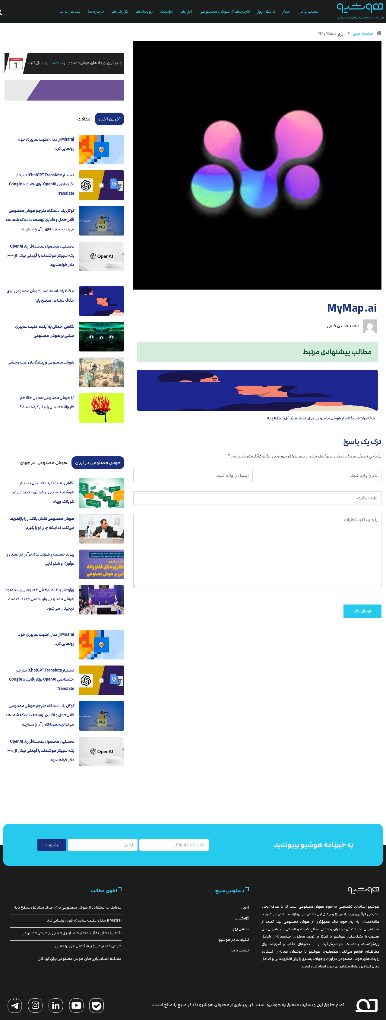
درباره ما (96, 11)
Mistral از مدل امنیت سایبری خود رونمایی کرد (84, 920)
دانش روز (266, 11)
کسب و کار (308, 11)
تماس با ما (70, 11)
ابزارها (186, 11)
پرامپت (166, 11)
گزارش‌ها (119, 11)
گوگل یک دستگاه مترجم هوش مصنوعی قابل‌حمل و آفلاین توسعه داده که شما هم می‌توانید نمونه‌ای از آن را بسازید (39, 220)
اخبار (287, 11)
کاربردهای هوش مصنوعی (224, 11)
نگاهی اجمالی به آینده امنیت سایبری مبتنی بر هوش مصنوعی (71, 933)
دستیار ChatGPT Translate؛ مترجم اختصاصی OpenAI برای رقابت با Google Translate (41, 184)
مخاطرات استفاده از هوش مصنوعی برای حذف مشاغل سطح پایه (321, 418)
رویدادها (144, 11)
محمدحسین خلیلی (343, 326)
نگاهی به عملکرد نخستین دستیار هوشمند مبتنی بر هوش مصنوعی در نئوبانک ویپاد (43, 492)
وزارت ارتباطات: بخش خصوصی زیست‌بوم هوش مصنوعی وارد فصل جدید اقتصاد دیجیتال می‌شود (39, 599)
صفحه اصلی (363, 33)
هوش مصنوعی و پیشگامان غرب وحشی (41, 362)
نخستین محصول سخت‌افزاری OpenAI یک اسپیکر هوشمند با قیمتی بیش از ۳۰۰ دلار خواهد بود (40, 255)
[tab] (109, 119)
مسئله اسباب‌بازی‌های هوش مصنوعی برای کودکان (80, 959)
